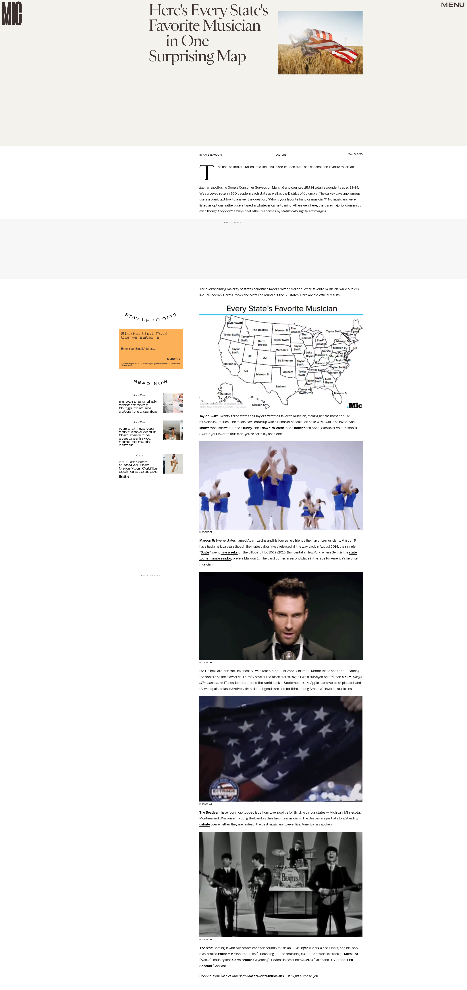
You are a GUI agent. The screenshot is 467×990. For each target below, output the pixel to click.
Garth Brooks (242, 960)
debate (204, 824)
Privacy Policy (126, 366)
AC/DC (307, 960)
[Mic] (12, 13)
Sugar (205, 552)
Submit (173, 358)
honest (299, 428)
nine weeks (229, 552)
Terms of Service (170, 364)
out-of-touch (238, 689)
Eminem (224, 954)
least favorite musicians (265, 976)
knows (204, 428)
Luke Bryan (300, 948)
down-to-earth (273, 428)
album (346, 677)
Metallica (351, 954)
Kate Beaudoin (212, 154)
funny (247, 428)
